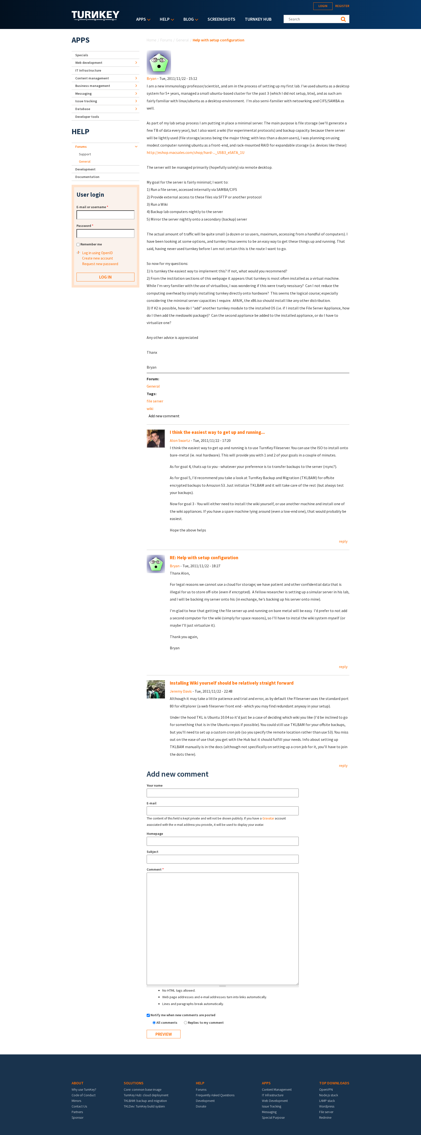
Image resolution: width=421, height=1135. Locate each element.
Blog (187, 19)
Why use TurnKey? (84, 1089)
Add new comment (164, 415)
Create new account (97, 258)
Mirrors (76, 1100)
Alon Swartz (180, 440)
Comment (155, 869)
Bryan (151, 78)
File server (326, 1112)
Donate (201, 1106)
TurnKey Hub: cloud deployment (146, 1095)
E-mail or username (92, 207)
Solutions (134, 1082)
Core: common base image (142, 1089)
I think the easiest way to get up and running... (217, 432)
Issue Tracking (271, 1106)
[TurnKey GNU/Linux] (96, 19)
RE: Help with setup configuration (204, 557)
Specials (81, 55)
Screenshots (221, 19)
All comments (167, 1022)
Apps (140, 19)
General (182, 39)
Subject (152, 852)
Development (85, 169)
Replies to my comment (206, 1022)
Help (163, 19)
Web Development (275, 1100)
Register (342, 6)
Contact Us (79, 1106)
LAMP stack (327, 1100)
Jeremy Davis (181, 691)
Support (85, 154)
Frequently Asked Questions (215, 1095)
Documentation (87, 177)
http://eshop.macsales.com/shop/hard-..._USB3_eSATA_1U (195, 152)
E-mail (151, 803)
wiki (150, 408)
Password (85, 225)
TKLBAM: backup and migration (145, 1100)
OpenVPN (326, 1089)
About (78, 1082)
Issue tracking (86, 101)
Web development (88, 62)
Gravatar (268, 818)
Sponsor (77, 1117)
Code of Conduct (84, 1095)
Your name (155, 785)
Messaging (83, 93)
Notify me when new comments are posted (183, 1015)
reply (343, 541)
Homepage (155, 834)
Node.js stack (328, 1095)
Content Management (277, 1089)
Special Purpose (273, 1117)
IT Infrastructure (88, 70)
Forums (166, 39)
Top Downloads (334, 1082)
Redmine (325, 1117)
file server (155, 401)
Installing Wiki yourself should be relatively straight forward (232, 683)
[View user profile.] (159, 62)
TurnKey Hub (258, 19)
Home (151, 39)
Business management (92, 86)
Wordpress (326, 1106)
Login (322, 6)
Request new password (100, 263)
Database (82, 109)
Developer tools (87, 116)
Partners (77, 1112)
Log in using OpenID (97, 253)
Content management (92, 78)
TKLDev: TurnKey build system (144, 1106)
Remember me (91, 244)
